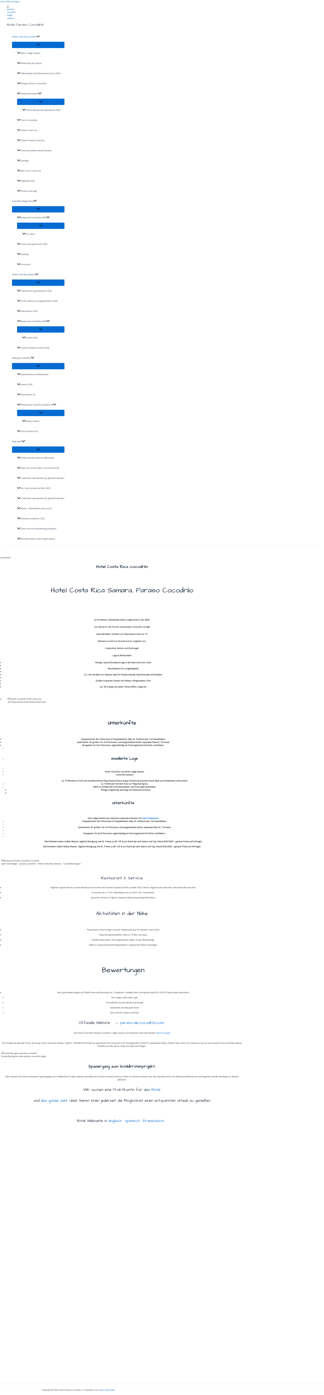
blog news (17, 441)
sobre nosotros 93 (29, 431)
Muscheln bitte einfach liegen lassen (37, 538)
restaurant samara (29, 93)
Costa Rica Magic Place (22, 201)
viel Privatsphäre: (150, 818)
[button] (38, 37)
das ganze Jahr (54, 1100)
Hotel (155, 1089)
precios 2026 (26, 384)
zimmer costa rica (28, 130)
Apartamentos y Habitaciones (34, 374)
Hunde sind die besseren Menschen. (38, 457)
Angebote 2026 (27, 180)
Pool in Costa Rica (28, 120)
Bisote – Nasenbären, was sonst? (36, 508)
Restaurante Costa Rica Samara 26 (36, 404)
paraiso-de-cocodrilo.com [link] (142, 1022)
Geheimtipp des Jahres (31, 63)
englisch (115, 1120)
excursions (25, 264)
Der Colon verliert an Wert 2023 (35, 488)
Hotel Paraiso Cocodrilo (25, 24)
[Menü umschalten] (38, 45)
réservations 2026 (28, 311)
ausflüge (24, 160)
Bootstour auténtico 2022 (32, 518)
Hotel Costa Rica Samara (23, 274)
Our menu (30, 234)
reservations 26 (27, 394)
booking (24, 254)
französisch (153, 1120)
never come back (106, 1390)
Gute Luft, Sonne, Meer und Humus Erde (39, 468)
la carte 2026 (31, 337)
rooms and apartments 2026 (33, 244)
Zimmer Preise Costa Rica (32, 140)
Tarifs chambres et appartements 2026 (38, 301)
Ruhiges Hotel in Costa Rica (33, 83)
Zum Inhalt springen (9, 1)
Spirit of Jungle (163, 1033)
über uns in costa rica (30, 170)
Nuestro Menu (32, 421)
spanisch (132, 1120)
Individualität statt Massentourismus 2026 (40, 73)
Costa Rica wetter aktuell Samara (36, 150)
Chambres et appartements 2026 (36, 290)
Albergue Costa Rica (21, 358)
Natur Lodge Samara (30, 53)
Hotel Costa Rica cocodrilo (24, 36)
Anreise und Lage (28, 191)
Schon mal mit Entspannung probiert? (38, 528)
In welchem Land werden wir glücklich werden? (42, 478)
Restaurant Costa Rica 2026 (33, 217)
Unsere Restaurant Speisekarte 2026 (42, 110)
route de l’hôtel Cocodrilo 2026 (34, 347)
